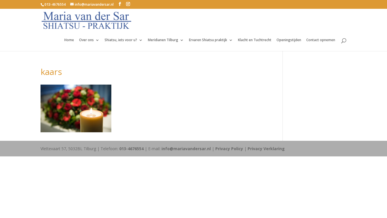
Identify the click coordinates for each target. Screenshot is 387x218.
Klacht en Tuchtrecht (254, 40)
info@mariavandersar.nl (186, 148)
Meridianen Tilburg (163, 40)
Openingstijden (289, 40)
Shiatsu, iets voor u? (121, 40)
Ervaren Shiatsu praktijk (208, 40)
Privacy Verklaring (266, 148)
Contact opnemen (320, 40)
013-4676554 (55, 4)
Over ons (86, 40)
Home (69, 40)
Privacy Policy (229, 148)
